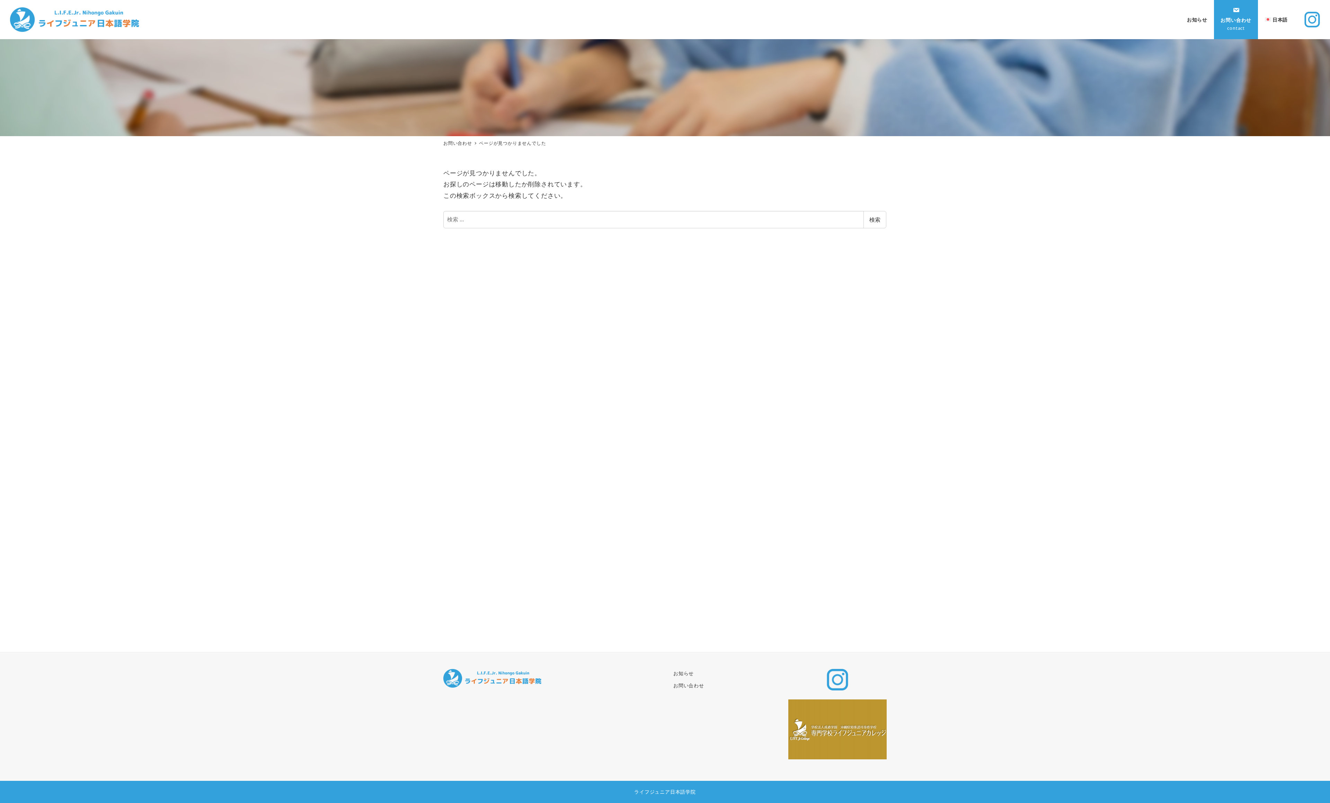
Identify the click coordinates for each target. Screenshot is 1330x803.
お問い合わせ (688, 685)
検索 (874, 219)
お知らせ (683, 673)
